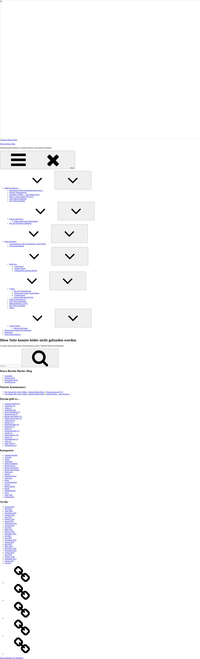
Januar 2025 (9, 521)
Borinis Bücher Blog (7, 144)
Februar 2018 (9, 557)
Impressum (9, 332)
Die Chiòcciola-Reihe (17, 201)
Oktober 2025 (10, 515)
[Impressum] (22, 636)
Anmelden (8, 376)
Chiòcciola (10, 420)
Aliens (8, 408)
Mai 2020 (8, 544)
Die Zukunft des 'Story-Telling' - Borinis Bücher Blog (24, 392)
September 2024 (11, 523)
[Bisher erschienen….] (22, 583)
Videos (11, 308)
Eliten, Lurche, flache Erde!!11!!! (21, 197)
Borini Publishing (12, 412)
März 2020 (9, 546)
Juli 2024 (8, 528)
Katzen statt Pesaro (16, 219)
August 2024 (9, 526)
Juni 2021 (8, 538)
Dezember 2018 (10, 551)
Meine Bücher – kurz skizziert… (58, 394)
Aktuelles (10, 406)
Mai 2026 (8, 509)
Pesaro (8, 437)
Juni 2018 (8, 555)
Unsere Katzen (14, 326)
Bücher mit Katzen (21, 328)
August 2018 (9, 553)
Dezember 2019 (10, 548)
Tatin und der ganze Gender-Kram (26, 293)
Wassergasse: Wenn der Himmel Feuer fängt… (26, 190)
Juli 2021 (8, 536)
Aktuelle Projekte (12, 404)
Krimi (8, 429)
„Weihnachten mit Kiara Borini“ (25, 271)
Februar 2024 (9, 532)
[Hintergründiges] (22, 600)
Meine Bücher (12, 435)
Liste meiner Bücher (16, 246)
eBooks (9, 423)
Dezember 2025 (10, 513)
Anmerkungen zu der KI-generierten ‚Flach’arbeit (27, 244)
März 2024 (9, 530)
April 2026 (9, 511)
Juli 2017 (8, 563)
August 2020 (9, 542)
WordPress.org (10, 382)
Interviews (13, 264)
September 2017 (11, 559)
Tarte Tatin (10, 443)
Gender (12, 289)
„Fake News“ (19, 266)
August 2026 (9, 507)
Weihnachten (11, 445)
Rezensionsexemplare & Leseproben (18, 330)
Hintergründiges (10, 242)
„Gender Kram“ (20, 269)
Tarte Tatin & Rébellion (18, 199)
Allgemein (10, 410)
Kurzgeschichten (12, 431)
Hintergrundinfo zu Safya (18, 304)
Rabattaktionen (11, 439)
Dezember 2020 (10, 540)
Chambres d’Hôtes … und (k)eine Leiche (24, 195)
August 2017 (9, 561)
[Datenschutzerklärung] (22, 654)
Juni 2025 (8, 517)
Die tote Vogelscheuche (18, 192)
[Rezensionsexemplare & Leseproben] (22, 618)
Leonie (8, 433)
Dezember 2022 (10, 534)
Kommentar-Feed (11, 380)
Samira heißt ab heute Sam (23, 297)
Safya (8, 441)
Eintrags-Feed (10, 378)
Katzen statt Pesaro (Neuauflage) (26, 221)
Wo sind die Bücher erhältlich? (20, 223)
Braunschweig (11, 414)
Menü (72, 168)
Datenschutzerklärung (13, 334)
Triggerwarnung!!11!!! (17, 299)
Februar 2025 (9, 519)
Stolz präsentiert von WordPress (11, 658)
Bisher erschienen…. (12, 188)
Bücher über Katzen (13, 418)
